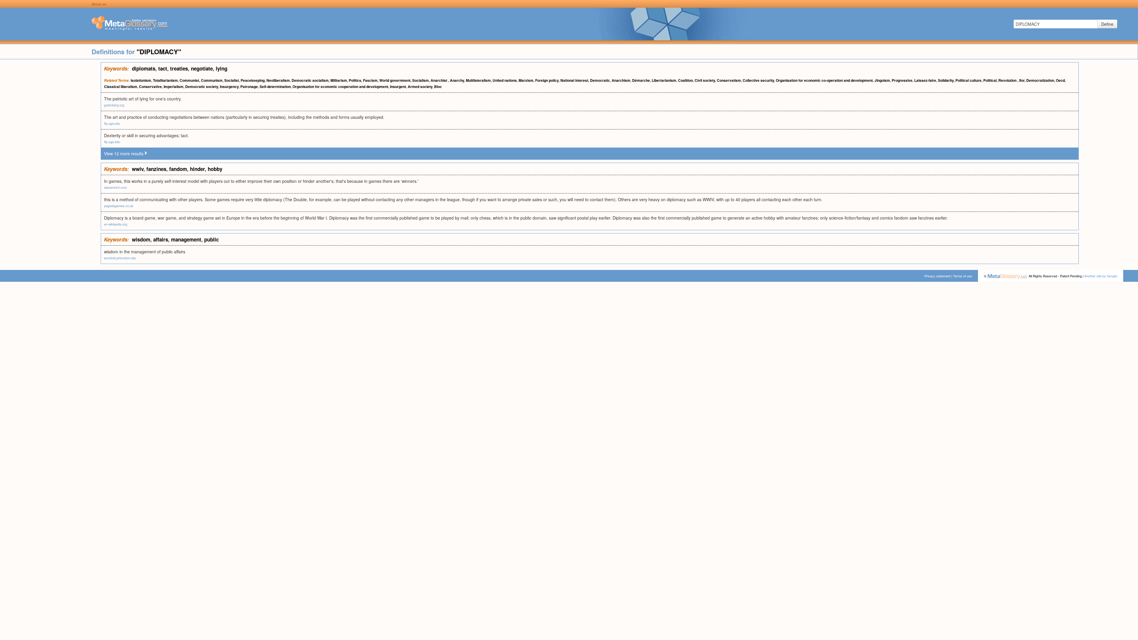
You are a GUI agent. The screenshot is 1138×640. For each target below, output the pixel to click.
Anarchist (439, 80)
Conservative (150, 86)
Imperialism (173, 86)
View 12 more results (123, 153)
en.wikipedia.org (115, 224)
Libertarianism (664, 80)
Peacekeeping (253, 80)
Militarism (338, 80)
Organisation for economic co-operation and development (824, 80)
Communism (212, 80)
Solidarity (946, 80)
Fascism (370, 80)
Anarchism (621, 80)
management (186, 239)
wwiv (137, 168)
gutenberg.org (114, 105)
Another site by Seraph (1100, 275)
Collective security (758, 80)
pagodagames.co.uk (118, 205)
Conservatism (729, 80)
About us (99, 4)
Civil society (705, 80)
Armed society (420, 86)
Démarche (641, 80)
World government (394, 80)
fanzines (156, 168)
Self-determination (275, 86)
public (211, 239)
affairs (160, 239)
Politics (355, 80)
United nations (505, 80)
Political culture (968, 80)
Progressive (902, 80)
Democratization (1040, 80)
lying (221, 68)
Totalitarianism (165, 80)
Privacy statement (937, 275)
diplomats (143, 68)
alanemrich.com (115, 187)
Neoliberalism (278, 80)
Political (990, 80)
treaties (179, 68)
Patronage (249, 86)
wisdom (141, 239)
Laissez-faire (925, 80)
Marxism (526, 80)
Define (1107, 24)
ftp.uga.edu (112, 123)
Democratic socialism (310, 80)
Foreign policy (547, 80)
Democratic (600, 80)
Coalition (685, 80)
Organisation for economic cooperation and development (340, 86)
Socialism (420, 80)
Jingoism (882, 80)
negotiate (202, 68)
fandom (178, 168)
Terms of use (962, 275)
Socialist (231, 80)
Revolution (1007, 80)
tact (162, 68)
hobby (215, 168)
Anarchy (457, 80)
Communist (189, 80)
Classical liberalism (120, 86)
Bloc (438, 86)
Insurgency (229, 86)
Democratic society (201, 86)
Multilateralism (478, 80)
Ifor (1021, 80)
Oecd (1060, 80)
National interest (574, 80)
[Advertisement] (50, 151)
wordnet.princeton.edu (120, 257)
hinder (197, 168)
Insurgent (398, 86)
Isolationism (141, 80)
